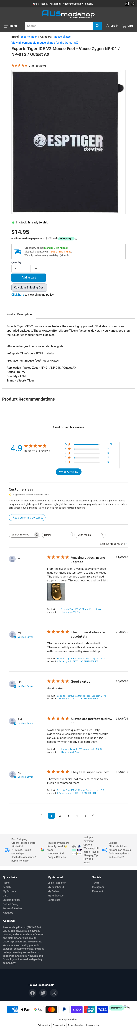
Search (7, 887)
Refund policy (44, 1025)
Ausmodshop (72, 1019)
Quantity (16, 262)
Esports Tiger (29, 36)
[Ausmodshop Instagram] (127, 3)
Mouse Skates (62, 36)
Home (6, 882)
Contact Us (54, 899)
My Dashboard (56, 887)
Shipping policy (92, 1025)
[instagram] (54, 993)
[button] (10, 26)
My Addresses (56, 895)
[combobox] (62, 26)
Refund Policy (11, 904)
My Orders (53, 891)
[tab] (19, 314)
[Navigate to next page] (94, 815)
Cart (5, 895)
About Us (8, 912)
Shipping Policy (11, 899)
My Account (9, 891)
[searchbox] (21, 534)
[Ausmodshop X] (132, 3)
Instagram (98, 887)
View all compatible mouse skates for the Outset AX (44, 42)
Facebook (97, 891)
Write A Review (68, 471)
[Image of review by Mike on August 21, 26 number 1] (56, 591)
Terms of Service (12, 908)
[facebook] (32, 993)
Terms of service (75, 1025)
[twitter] (43, 993)
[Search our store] (97, 26)
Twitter (96, 882)
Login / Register (57, 882)
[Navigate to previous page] (42, 815)
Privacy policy (59, 1025)
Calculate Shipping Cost (29, 287)
